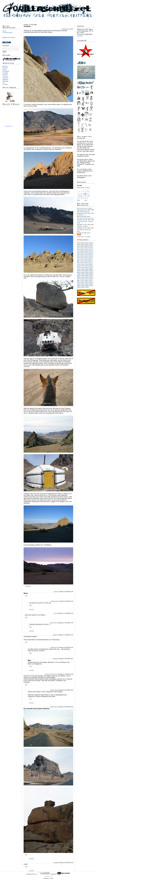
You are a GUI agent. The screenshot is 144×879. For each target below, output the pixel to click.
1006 (86, 284)
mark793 (5, 74)
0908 (90, 274)
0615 (82, 243)
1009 (86, 269)
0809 (78, 271)
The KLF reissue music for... (85, 218)
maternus (5, 76)
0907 (90, 279)
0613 (78, 253)
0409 (78, 272)
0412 (78, 257)
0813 (86, 251)
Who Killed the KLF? (83, 211)
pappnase (5, 79)
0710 (82, 266)
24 (87, 196)
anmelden (80, 36)
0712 (82, 256)
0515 (86, 243)
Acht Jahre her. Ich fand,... (85, 208)
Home (4, 31)
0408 (78, 277)
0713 (90, 251)
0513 (82, 253)
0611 (86, 261)
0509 (90, 271)
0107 (90, 282)
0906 (90, 284)
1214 (90, 244)
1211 (78, 259)
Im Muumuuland (7, 32)
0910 (90, 264)
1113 (90, 249)
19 (78, 196)
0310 (82, 267)
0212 (86, 257)
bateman (5, 66)
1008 (86, 274)
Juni (85, 200)
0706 (82, 285)
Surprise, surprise (82, 226)
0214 (78, 249)
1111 (82, 259)
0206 (86, 287)
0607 (86, 280)
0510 (90, 266)
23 (85, 196)
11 (88, 191)
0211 (86, 262)
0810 (78, 266)
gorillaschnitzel (65, 29)
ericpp (4, 69)
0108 (90, 277)
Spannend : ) (81, 215)
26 (78, 198)
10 (87, 191)
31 (87, 198)
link (26, 596)
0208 (86, 277)
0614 (78, 248)
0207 (86, 282)
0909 (90, 269)
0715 (78, 243)
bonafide (5, 68)
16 (85, 193)
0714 (90, 246)
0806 (78, 285)
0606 (86, 285)
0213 (78, 254)
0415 (90, 243)
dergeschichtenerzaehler (51, 674)
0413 (86, 253)
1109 (82, 269)
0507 (90, 280)
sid (3, 82)
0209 (86, 272)
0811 (78, 261)
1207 (78, 279)
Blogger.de (34, 874)
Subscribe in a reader (83, 236)
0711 (82, 261)
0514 (82, 248)
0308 (82, 277)
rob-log (55, 613)
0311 (82, 262)
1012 (86, 254)
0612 (86, 256)
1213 (86, 249)
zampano (5, 84)
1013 (78, 251)
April (78, 200)
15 (83, 193)
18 (88, 193)
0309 (82, 272)
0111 (90, 262)
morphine (5, 78)
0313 (90, 253)
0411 (78, 262)
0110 (90, 267)
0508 (90, 275)
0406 (78, 287)
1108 (82, 274)
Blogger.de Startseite (8, 37)
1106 (82, 284)
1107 (82, 279)
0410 (78, 267)
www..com (9, 126)
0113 (82, 254)
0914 (86, 246)
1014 (82, 246)
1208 (78, 274)
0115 (86, 244)
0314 (90, 248)
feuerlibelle (5, 71)
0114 (82, 249)
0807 (78, 280)
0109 (90, 272)
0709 (82, 271)
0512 (90, 256)
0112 (90, 257)
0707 (82, 280)
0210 (86, 267)
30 (85, 198)
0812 (78, 256)
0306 (82, 287)
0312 (82, 257)
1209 (78, 269)
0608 (86, 275)
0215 (82, 244)
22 (83, 196)
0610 (86, 266)
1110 (82, 264)
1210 (78, 264)
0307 (82, 282)
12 (78, 193)
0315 (78, 244)
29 (83, 198)
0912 (90, 254)
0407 (78, 282)
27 (79, 198)
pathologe (5, 81)
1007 (86, 279)
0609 (86, 271)
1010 (86, 264)
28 (81, 198)
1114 (78, 246)
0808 (78, 275)
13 (79, 193)
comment (28, 586)
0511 (90, 261)
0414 (86, 248)
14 (81, 193)
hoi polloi (5, 73)
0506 (90, 285)
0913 (82, 251)
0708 (82, 275)
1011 (86, 259)
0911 (90, 259)
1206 (78, 284)
